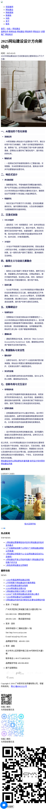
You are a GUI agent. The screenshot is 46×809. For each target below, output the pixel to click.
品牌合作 (4, 32)
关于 (7, 21)
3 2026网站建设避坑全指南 (17, 586)
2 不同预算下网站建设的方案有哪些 (20, 583)
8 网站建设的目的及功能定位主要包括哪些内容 (25, 600)
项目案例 (9, 7)
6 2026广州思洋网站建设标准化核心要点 (22, 594)
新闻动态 (13, 32)
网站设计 (37, 32)
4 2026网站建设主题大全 (16, 588)
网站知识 (9, 34)
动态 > (9, 29)
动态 (7, 18)
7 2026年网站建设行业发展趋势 (19, 597)
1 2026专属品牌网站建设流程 (18, 580)
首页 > (3, 29)
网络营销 (9, 13)
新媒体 (8, 15)
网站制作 (29, 32)
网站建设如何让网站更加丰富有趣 (15, 461)
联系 (7, 24)
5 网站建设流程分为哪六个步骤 (19, 591)
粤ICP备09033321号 (19, 686)
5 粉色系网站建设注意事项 (17, 565)
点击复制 (10, 807)
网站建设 (9, 10)
